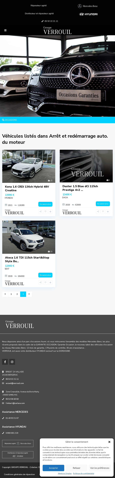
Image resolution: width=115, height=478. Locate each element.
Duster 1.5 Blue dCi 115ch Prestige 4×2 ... (80, 188)
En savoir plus (45, 204)
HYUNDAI (9, 198)
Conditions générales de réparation (19, 474)
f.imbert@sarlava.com (15, 403)
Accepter (53, 468)
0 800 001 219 (12, 433)
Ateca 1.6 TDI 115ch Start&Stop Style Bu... (27, 259)
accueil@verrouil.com (15, 383)
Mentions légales (65, 473)
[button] (109, 442)
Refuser (76, 468)
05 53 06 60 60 (12, 399)
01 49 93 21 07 (12, 418)
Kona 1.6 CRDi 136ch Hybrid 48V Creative (27, 188)
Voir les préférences (99, 468)
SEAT (7, 269)
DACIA (65, 197)
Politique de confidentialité (83, 473)
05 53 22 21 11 (51, 21)
